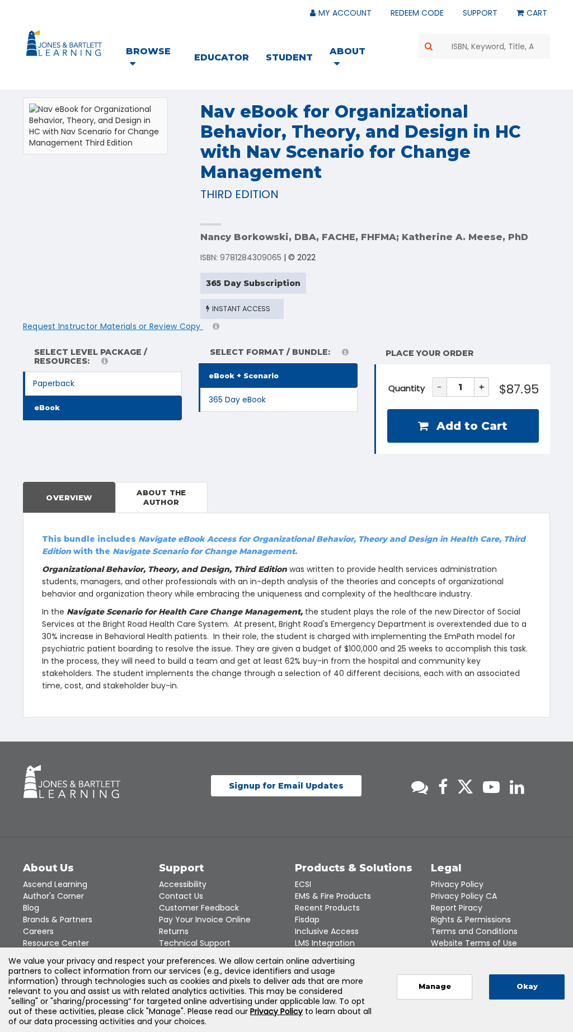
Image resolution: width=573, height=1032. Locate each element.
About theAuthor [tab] (161, 497)
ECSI (303, 884)
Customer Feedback (199, 907)
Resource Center (56, 943)
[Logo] (65, 45)
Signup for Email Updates (286, 786)
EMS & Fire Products (333, 896)
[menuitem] (155, 59)
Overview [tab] (69, 497)
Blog (31, 907)
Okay (527, 986)
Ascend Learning (55, 884)
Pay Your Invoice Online (205, 919)
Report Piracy (456, 907)
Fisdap (307, 919)
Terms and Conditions (474, 931)
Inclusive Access (327, 931)
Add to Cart (470, 426)
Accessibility (182, 884)
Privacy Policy (457, 884)
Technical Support (195, 943)
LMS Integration (325, 943)
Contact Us (181, 896)
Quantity (406, 388)
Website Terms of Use (474, 943)
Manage (435, 986)
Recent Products (327, 907)
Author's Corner (53, 896)
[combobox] (485, 46)
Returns (174, 931)
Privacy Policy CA (464, 896)
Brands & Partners (57, 919)
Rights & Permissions (471, 919)
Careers (38, 931)
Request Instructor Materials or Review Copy (113, 326)
